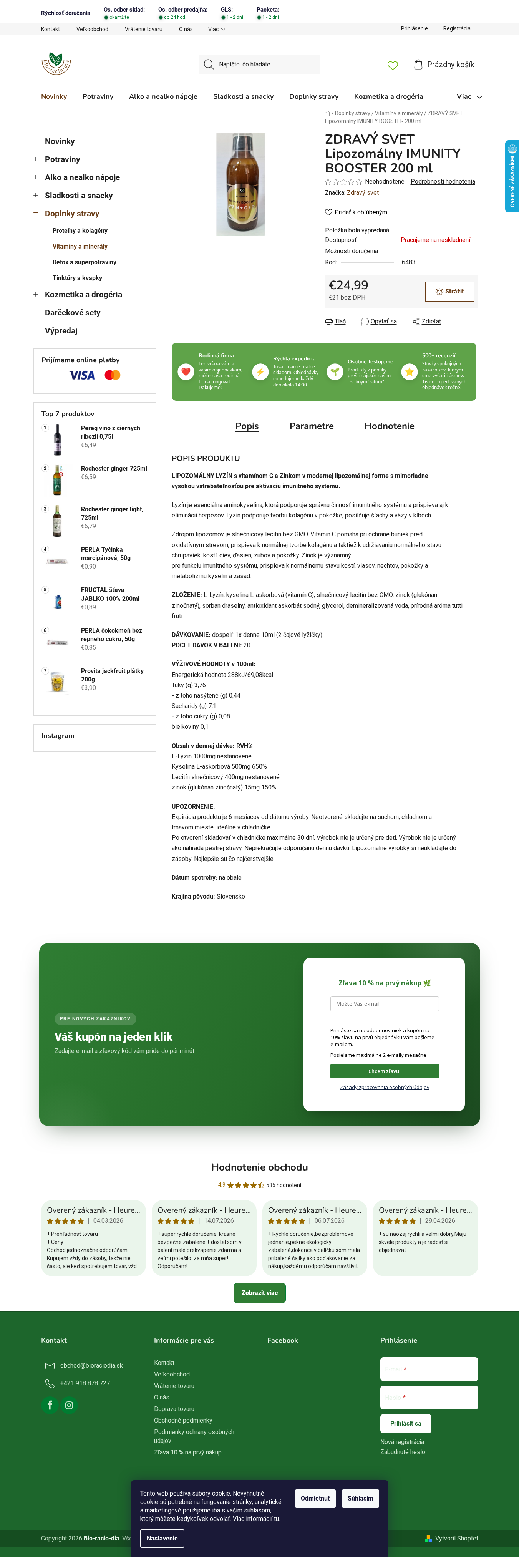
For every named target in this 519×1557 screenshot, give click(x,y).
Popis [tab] (247, 426)
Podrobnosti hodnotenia (443, 181)
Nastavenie (162, 1538)
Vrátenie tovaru (143, 29)
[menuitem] (54, 96)
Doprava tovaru (174, 1409)
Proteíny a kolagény (80, 230)
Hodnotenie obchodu (259, 1167)
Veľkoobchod (92, 29)
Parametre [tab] (312, 426)
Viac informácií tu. (256, 1518)
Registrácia (457, 28)
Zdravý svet (363, 192)
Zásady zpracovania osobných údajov (384, 1087)
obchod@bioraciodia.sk (91, 1365)
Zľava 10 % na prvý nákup (188, 1452)
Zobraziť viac (260, 1293)
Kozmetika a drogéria (83, 294)
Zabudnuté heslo (402, 1452)
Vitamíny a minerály (80, 246)
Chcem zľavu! (384, 1071)
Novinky (60, 141)
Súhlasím (360, 1498)
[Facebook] (50, 1405)
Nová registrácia (402, 1442)
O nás (186, 29)
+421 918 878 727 (85, 1383)
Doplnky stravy (72, 213)
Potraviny (62, 159)
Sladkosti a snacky (79, 195)
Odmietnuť (315, 1498)
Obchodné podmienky (183, 1420)
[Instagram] (69, 1405)
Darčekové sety (73, 312)
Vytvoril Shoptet (456, 1538)
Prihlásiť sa (405, 1423)
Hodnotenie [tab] (390, 426)
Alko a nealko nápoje (82, 177)
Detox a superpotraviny (84, 262)
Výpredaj (61, 330)
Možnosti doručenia (351, 251)
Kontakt (50, 29)
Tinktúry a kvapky (77, 278)
